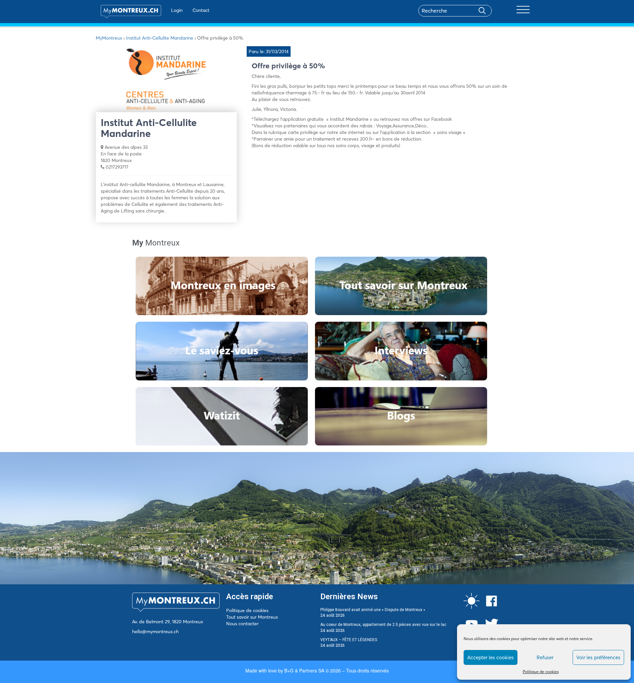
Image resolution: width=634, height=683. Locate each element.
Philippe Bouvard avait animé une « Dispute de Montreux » (372, 609)
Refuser (545, 657)
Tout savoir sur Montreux (252, 617)
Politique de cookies (541, 671)
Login (177, 10)
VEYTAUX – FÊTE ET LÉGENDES (348, 639)
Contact (201, 10)
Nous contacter (242, 624)
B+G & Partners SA (304, 670)
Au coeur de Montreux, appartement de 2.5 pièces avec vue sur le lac (383, 624)
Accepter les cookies (490, 657)
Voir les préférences (598, 657)
